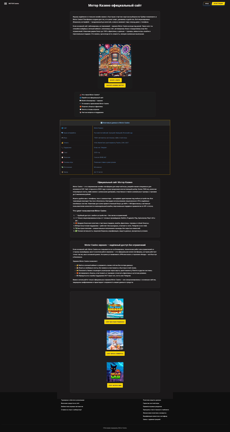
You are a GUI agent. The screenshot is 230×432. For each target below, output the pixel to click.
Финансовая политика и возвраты (154, 413)
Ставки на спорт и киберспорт (71, 410)
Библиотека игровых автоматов (72, 406)
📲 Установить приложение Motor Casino (94, 103)
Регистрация (218, 3)
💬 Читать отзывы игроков (89, 109)
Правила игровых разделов (152, 406)
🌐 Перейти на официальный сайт (91, 98)
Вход (207, 3)
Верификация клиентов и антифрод (155, 416)
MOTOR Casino (14, 3)
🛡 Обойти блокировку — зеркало (91, 101)
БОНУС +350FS (115, 80)
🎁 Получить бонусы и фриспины (91, 106)
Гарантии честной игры (151, 403)
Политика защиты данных (152, 400)
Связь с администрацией (151, 419)
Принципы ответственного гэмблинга (156, 410)
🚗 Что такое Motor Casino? (90, 95)
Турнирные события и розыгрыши (72, 400)
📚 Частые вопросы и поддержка (91, 112)
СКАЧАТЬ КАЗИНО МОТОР (115, 85)
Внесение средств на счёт (70, 403)
